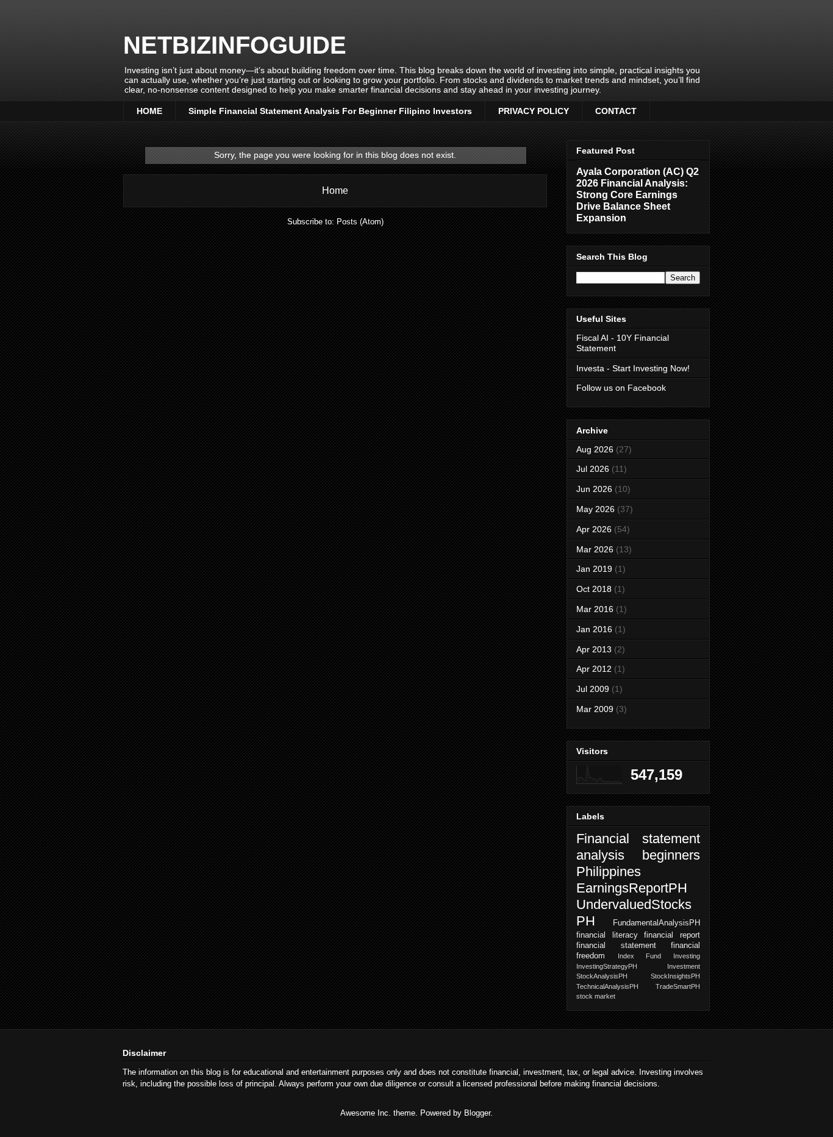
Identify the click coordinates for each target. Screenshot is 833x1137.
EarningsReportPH (631, 888)
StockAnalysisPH (601, 976)
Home (335, 190)
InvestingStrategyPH (606, 966)
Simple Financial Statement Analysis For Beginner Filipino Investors (330, 111)
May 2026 (595, 509)
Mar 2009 (594, 709)
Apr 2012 (594, 669)
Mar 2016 (594, 609)
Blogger (477, 1112)
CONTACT (616, 111)
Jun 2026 (594, 489)
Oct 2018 (594, 589)
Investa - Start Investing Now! (633, 368)
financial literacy (607, 935)
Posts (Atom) (360, 221)
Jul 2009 (592, 689)
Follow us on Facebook (621, 388)
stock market (595, 996)
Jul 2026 (592, 469)
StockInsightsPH (675, 976)
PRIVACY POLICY (533, 111)
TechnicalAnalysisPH (607, 986)
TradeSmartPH (678, 986)
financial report (672, 935)
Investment (683, 966)
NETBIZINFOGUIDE (234, 45)
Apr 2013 (594, 649)
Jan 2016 (594, 629)
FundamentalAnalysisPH (656, 923)
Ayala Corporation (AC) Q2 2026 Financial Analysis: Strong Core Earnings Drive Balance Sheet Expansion (637, 194)
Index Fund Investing (659, 956)
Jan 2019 (594, 569)
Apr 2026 (594, 529)
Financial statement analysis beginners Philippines (638, 855)
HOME (149, 111)
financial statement (616, 945)
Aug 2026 (594, 449)
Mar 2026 (594, 549)
